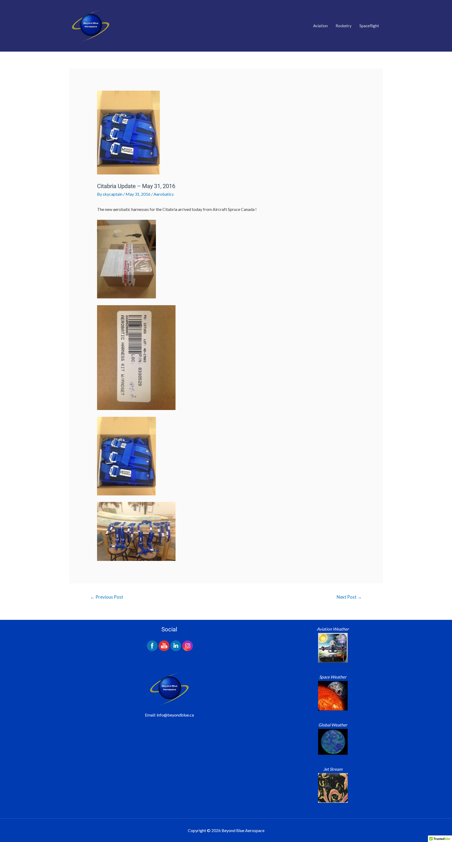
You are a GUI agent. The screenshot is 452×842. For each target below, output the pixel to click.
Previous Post (106, 597)
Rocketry (344, 25)
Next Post (349, 597)
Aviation (320, 25)
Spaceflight (369, 25)
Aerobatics (164, 194)
